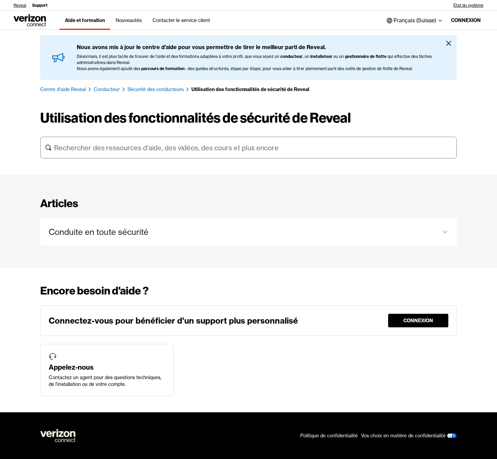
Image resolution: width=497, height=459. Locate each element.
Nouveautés (129, 20)
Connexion (466, 20)
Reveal (20, 5)
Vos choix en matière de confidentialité (404, 435)
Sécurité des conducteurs (155, 89)
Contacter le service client (181, 20)
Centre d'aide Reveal (63, 89)
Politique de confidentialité (329, 435)
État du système (468, 5)
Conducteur (107, 89)
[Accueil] (30, 19)
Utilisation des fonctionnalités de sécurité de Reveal (250, 89)
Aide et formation (85, 20)
